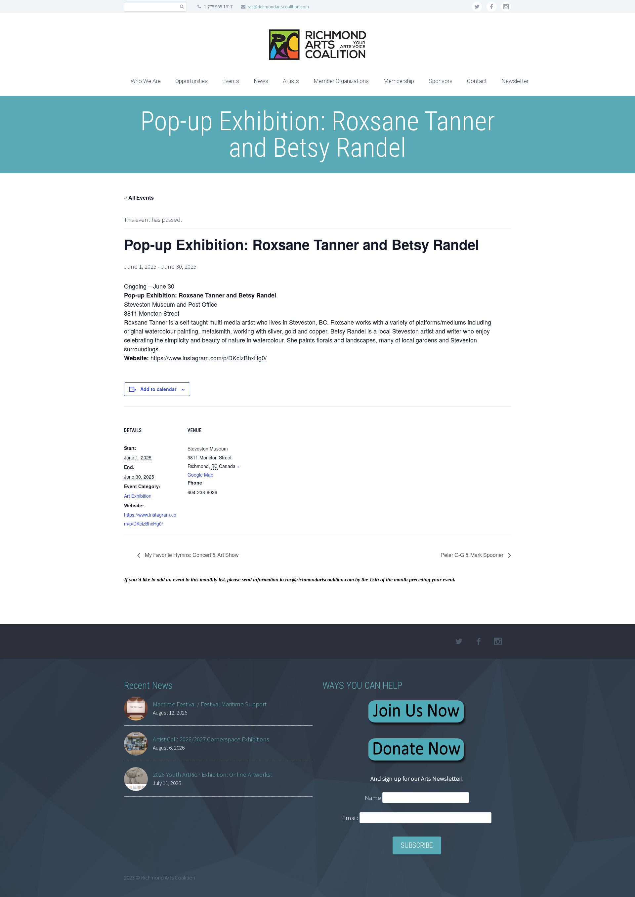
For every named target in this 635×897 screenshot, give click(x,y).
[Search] (182, 7)
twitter (477, 7)
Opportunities (191, 81)
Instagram (506, 7)
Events (230, 81)
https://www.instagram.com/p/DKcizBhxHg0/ (208, 357)
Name (373, 797)
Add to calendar (158, 389)
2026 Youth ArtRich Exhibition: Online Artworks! (212, 774)
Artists (291, 81)
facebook (491, 7)
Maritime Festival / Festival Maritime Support (210, 704)
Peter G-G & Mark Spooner (473, 555)
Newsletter (515, 81)
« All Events (139, 197)
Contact (477, 81)
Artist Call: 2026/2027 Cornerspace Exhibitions (211, 739)
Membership (398, 81)
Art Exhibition (137, 495)
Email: (351, 818)
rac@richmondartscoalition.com (278, 7)
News (261, 81)
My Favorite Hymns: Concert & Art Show (191, 555)
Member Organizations (341, 81)
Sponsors (440, 81)
